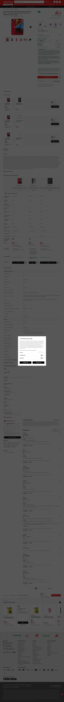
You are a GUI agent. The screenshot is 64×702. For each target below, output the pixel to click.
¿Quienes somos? (28, 350)
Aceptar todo (38, 362)
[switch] (41, 355)
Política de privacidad (22, 350)
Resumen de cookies (33, 350)
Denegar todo (25, 362)
